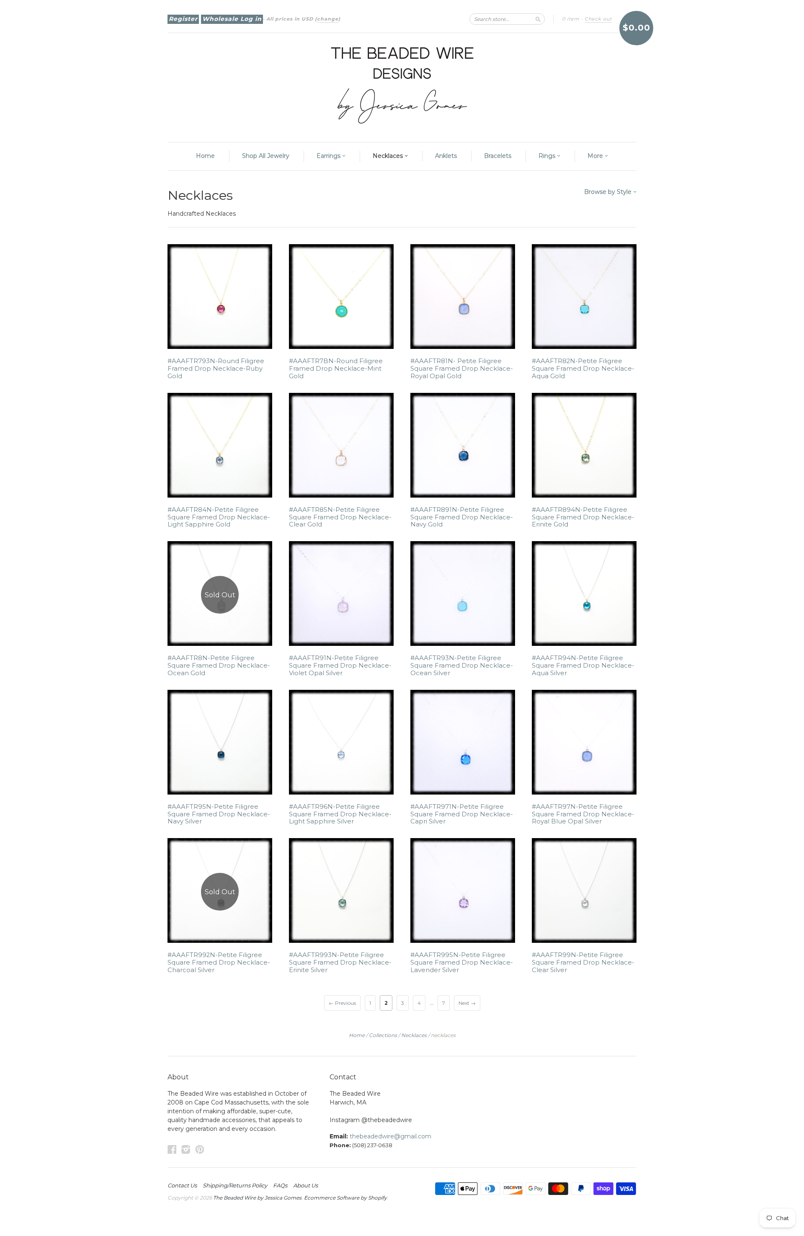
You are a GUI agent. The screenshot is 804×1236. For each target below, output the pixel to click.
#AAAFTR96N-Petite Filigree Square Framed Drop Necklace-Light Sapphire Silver (340, 814)
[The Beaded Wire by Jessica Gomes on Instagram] (186, 1149)
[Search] (538, 18)
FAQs (280, 1185)
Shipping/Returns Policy (235, 1185)
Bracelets (497, 156)
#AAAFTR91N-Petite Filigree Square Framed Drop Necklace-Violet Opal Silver (340, 665)
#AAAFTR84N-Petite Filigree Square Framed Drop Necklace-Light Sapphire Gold (219, 517)
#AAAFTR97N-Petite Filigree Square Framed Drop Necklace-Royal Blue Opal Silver (583, 814)
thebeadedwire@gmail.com (390, 1136)
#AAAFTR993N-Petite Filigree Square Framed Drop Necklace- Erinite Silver (340, 962)
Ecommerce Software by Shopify (345, 1198)
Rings (548, 156)
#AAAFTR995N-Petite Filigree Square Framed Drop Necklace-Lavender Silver (461, 962)
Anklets (446, 156)
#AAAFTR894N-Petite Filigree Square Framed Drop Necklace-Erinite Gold (583, 517)
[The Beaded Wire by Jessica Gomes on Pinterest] (199, 1149)
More (596, 156)
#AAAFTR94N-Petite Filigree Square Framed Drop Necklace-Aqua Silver (583, 665)
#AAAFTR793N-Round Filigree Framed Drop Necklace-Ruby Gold (216, 368)
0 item (571, 19)
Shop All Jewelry (265, 156)
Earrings (329, 156)
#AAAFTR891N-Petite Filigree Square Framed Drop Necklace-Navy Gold (461, 517)
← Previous (342, 1003)
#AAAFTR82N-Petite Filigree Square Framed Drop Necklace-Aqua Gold (583, 368)
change (327, 19)
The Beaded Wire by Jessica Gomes (257, 1198)
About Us (305, 1185)
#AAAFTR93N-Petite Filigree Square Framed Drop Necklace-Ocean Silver (461, 665)
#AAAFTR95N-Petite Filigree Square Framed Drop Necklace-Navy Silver (219, 814)
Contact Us (182, 1185)
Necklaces (389, 156)
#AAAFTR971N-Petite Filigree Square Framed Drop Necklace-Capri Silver (461, 814)
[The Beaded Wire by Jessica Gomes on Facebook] (172, 1149)
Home (205, 156)
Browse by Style (608, 192)
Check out (598, 19)
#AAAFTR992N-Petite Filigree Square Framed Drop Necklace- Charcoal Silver (219, 962)
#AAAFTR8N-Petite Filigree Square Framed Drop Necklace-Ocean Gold (219, 665)
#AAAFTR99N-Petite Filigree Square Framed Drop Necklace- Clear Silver (583, 962)
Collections (383, 1035)
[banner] (402, 83)
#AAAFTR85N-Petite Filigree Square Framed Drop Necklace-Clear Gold (340, 517)
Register (183, 19)
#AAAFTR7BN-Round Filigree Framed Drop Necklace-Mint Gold (336, 368)
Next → (467, 1003)
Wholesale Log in (232, 19)
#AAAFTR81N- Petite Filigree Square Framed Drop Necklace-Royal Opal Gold (461, 368)
